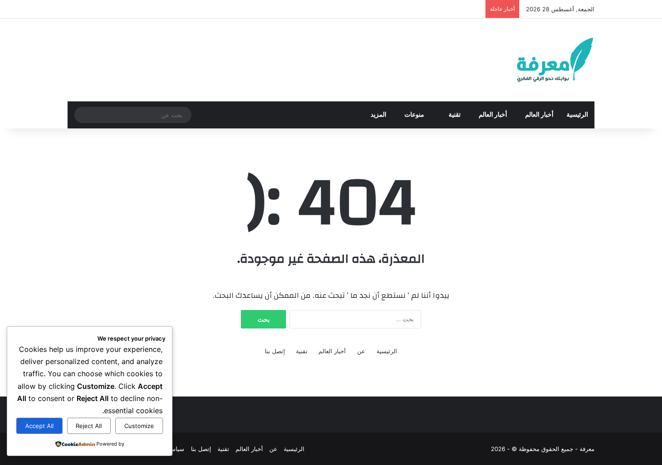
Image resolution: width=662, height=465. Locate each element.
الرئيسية (577, 115)
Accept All (39, 425)
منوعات (415, 115)
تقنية (455, 115)
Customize (139, 425)
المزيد (378, 115)
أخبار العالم (539, 115)
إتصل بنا (275, 351)
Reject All (89, 425)
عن (361, 351)
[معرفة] (543, 60)
